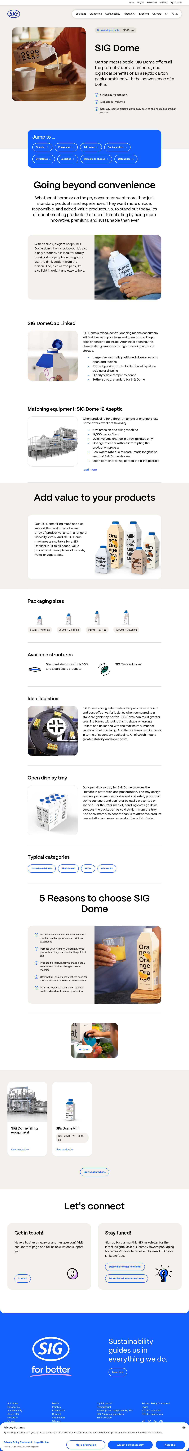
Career (11, 1421)
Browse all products (108, 30)
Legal (145, 1407)
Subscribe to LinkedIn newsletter (126, 1278)
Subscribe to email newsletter (125, 1266)
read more (90, 470)
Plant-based (68, 868)
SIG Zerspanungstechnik (110, 1414)
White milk (107, 868)
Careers (156, 13)
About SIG (129, 13)
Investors (144, 13)
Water (88, 868)
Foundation (152, 2)
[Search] (166, 13)
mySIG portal (176, 2)
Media (131, 2)
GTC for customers (152, 1414)
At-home (84, 1049)
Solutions (81, 13)
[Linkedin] (156, 1421)
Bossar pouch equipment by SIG (115, 1410)
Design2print (104, 1407)
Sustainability (112, 13)
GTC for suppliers (151, 1410)
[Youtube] (162, 1421)
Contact (163, 2)
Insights (140, 2)
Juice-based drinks (41, 868)
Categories (95, 13)
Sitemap (56, 1421)
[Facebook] (145, 1421)
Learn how (117, 1372)
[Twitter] (150, 1421)
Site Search (58, 1417)
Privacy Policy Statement (156, 1403)
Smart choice (104, 1417)
